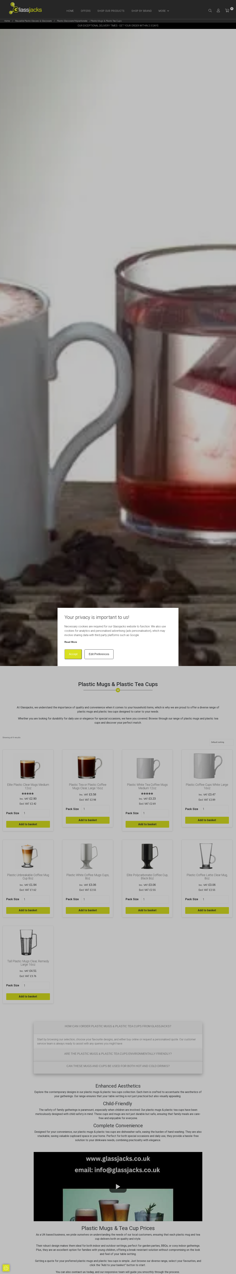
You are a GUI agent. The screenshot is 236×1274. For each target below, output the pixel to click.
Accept (73, 654)
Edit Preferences (99, 654)
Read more (70, 642)
